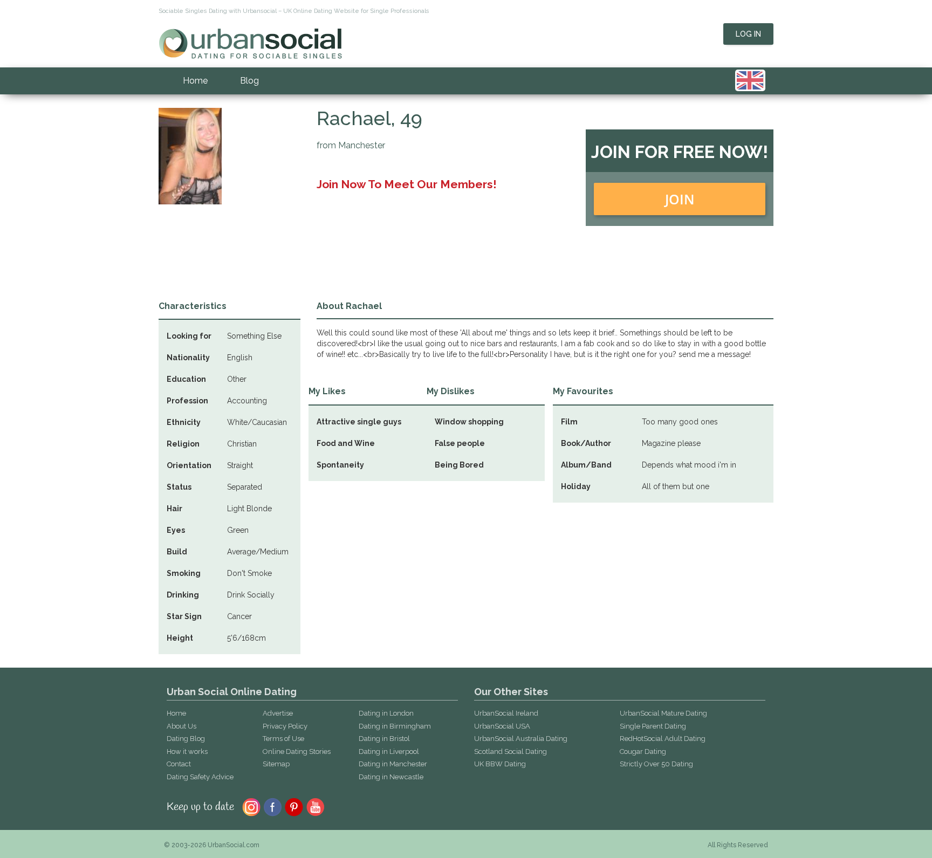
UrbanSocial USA (502, 726)
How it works (187, 751)
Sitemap (276, 764)
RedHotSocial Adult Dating (662, 739)
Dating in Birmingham (395, 726)
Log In (748, 34)
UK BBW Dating (500, 764)
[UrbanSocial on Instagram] (251, 806)
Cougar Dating (643, 751)
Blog (249, 80)
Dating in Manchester (393, 764)
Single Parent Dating (653, 726)
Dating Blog (186, 739)
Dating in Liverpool (389, 751)
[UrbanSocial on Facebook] (272, 806)
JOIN (680, 199)
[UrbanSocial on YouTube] (315, 806)
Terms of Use (283, 739)
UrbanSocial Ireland (506, 713)
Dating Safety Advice (200, 777)
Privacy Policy (285, 726)
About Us (181, 726)
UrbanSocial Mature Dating (663, 713)
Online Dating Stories (297, 751)
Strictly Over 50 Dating (656, 764)
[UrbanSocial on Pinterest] (294, 806)
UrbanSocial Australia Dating (520, 739)
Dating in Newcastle (391, 777)
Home (195, 80)
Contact (179, 764)
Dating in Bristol (384, 739)
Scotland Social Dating (510, 751)
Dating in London (386, 713)
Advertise (278, 713)
